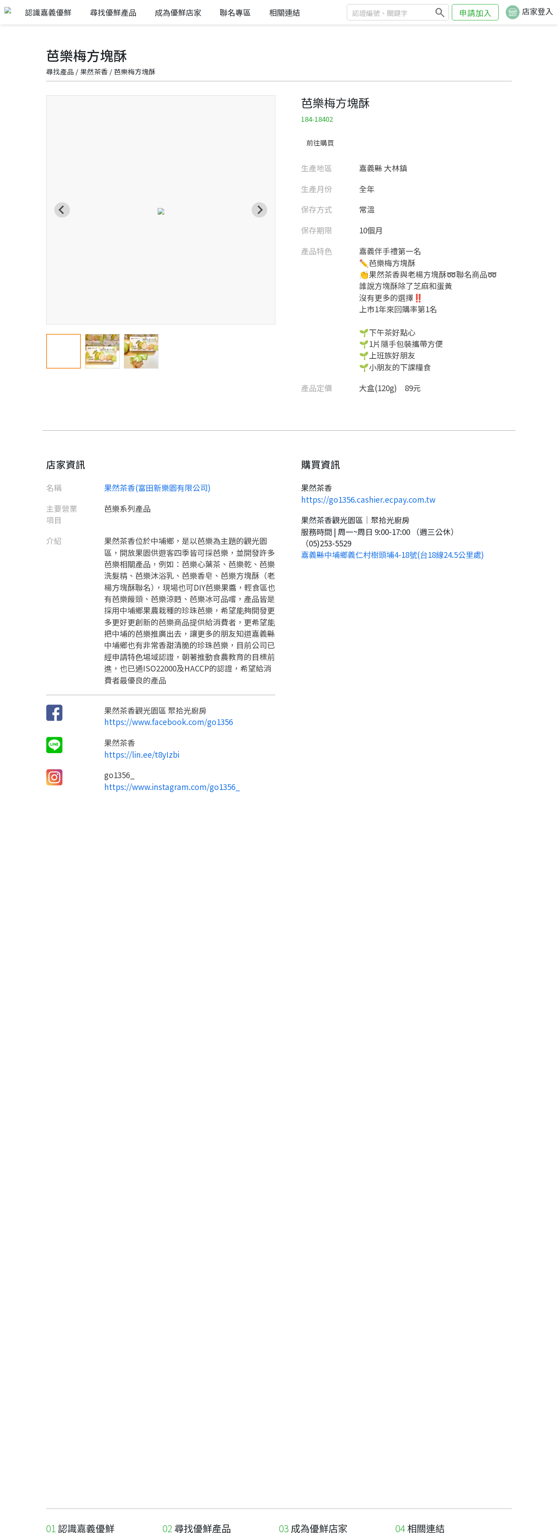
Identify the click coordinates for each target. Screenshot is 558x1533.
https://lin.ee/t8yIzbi (141, 754)
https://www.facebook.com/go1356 (168, 721)
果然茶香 (94, 71)
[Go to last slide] (62, 210)
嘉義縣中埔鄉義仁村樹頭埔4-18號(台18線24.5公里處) (392, 554)
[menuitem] (63, 351)
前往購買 (320, 143)
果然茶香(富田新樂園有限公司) (157, 487)
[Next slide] (259, 210)
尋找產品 (60, 71)
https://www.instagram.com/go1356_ (172, 786)
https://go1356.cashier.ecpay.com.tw (368, 499)
